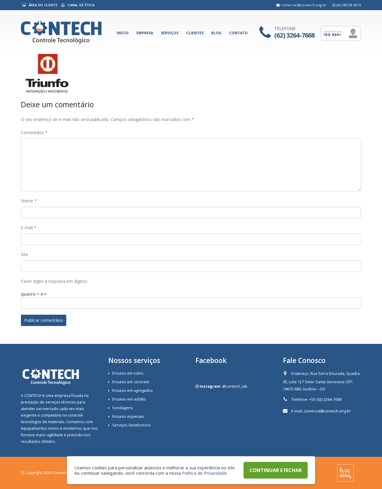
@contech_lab (234, 386)
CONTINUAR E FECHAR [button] (275, 470)
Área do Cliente (42, 5)
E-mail (28, 227)
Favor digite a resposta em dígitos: (54, 281)
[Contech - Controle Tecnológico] (61, 32)
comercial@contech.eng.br (303, 5)
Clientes (195, 32)
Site (24, 254)
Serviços (169, 32)
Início (123, 32)
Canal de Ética (80, 5)
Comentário (34, 132)
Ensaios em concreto (131, 381)
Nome (29, 201)
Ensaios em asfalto (129, 399)
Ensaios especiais (128, 416)
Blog (216, 32)
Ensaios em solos (128, 373)
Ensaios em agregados (132, 390)
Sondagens (122, 407)
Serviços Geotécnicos (131, 425)
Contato (238, 32)
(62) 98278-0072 (348, 5)
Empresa (144, 32)
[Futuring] (345, 472)
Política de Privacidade (204, 473)
